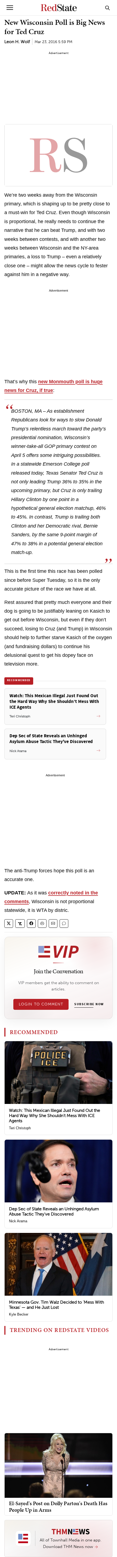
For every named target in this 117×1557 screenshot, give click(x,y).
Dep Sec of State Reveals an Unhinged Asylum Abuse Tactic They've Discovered (54, 1211)
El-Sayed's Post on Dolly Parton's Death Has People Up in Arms (58, 1506)
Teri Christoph (20, 1128)
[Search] (107, 7)
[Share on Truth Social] (20, 923)
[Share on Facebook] (31, 923)
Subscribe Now (89, 1004)
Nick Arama (18, 1221)
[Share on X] (8, 923)
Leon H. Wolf (17, 41)
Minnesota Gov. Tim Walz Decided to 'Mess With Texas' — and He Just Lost (56, 1305)
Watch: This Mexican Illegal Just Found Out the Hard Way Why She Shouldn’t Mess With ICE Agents (54, 1115)
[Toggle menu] (9, 7)
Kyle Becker (18, 1314)
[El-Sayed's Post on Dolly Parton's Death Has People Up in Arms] (58, 1465)
